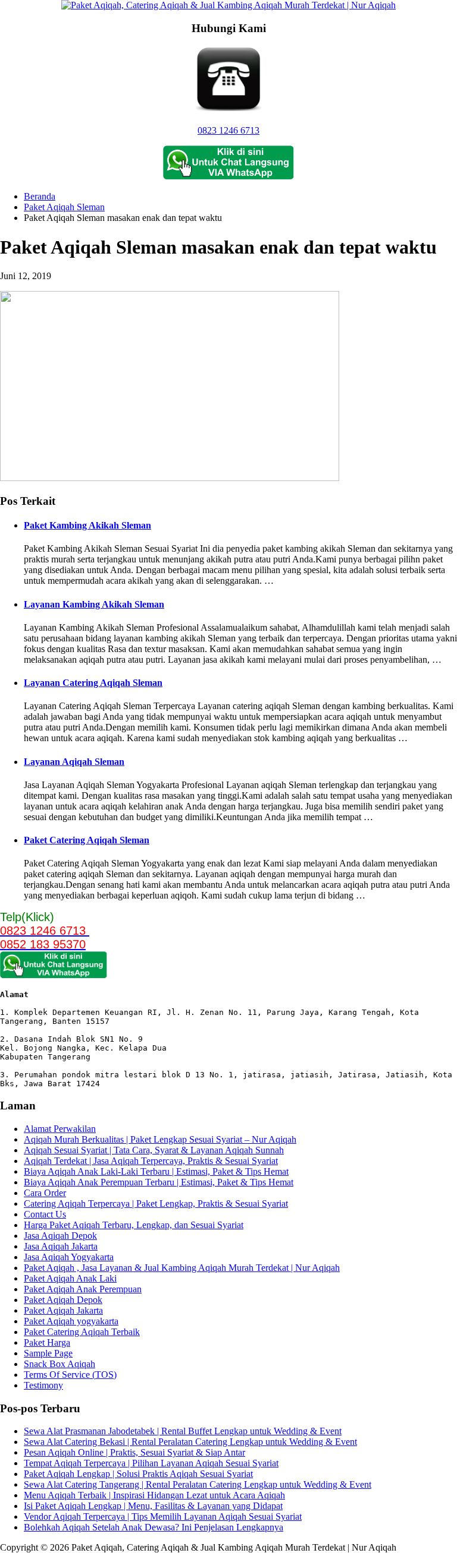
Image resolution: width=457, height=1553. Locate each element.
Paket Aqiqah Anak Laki (70, 1278)
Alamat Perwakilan (60, 1129)
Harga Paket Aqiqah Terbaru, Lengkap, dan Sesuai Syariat (133, 1225)
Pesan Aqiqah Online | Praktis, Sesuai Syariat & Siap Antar (134, 1452)
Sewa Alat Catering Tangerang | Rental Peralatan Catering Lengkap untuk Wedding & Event (197, 1484)
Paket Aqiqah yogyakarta (71, 1321)
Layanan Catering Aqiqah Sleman (93, 683)
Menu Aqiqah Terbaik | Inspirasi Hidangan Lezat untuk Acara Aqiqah (154, 1495)
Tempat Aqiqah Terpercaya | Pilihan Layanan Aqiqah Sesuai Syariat (151, 1463)
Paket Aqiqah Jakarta (63, 1310)
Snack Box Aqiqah (59, 1364)
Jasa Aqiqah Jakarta (61, 1246)
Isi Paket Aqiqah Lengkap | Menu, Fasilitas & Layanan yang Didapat (153, 1506)
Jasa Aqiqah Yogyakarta (69, 1257)
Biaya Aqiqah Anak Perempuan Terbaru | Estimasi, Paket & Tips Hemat (158, 1182)
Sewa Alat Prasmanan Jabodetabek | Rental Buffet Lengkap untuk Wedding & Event (183, 1431)
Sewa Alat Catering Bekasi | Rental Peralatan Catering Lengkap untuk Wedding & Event (190, 1442)
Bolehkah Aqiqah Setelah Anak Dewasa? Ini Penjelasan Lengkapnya (153, 1527)
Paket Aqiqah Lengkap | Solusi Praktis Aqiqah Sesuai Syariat (138, 1474)
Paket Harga (47, 1342)
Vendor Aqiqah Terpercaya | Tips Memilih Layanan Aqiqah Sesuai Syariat (163, 1516)
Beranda (39, 196)
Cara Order (45, 1193)
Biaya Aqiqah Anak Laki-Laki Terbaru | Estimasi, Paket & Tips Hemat (156, 1171)
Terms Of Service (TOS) (70, 1374)
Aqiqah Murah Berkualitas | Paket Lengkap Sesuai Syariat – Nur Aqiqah (160, 1139)
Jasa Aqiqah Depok (60, 1236)
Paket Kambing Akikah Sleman (87, 525)
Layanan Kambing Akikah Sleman (94, 604)
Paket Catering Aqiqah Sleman (86, 840)
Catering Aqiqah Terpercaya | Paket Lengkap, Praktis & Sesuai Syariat (156, 1203)
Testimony (43, 1385)
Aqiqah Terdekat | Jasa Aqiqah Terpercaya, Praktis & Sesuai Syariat (151, 1161)
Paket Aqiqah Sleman (64, 207)
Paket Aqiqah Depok (63, 1300)
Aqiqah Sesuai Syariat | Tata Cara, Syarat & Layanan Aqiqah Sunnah (154, 1150)
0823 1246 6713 (228, 130)
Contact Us (45, 1214)
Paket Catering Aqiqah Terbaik (82, 1332)
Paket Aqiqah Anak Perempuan (83, 1289)
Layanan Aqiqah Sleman (74, 762)
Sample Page (48, 1353)
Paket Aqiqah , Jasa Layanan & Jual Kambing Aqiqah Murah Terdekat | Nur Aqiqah (182, 1268)
